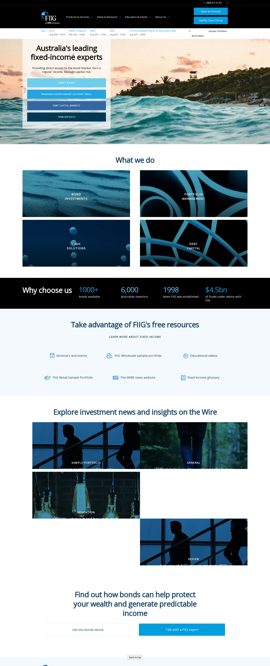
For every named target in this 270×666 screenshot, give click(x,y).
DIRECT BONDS (66, 82)
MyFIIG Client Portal (211, 19)
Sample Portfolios (217, 30)
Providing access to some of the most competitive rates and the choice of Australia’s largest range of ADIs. (76, 241)
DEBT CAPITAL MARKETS (66, 104)
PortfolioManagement (193, 179)
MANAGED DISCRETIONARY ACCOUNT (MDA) (67, 93)
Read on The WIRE (85, 467)
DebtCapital (193, 229)
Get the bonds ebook (88, 629)
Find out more (193, 204)
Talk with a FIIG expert (182, 629)
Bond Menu (198, 34)
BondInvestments (76, 179)
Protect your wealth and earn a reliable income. (76, 189)
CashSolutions (76, 229)
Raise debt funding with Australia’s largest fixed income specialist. (194, 241)
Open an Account (211, 11)
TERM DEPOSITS (66, 116)
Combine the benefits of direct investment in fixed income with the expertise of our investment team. (193, 192)
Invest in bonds (76, 199)
